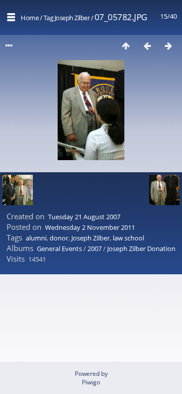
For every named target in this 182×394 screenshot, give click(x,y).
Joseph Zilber (72, 17)
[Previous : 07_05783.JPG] (147, 46)
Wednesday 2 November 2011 (90, 227)
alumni (36, 237)
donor (59, 237)
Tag (48, 17)
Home (29, 17)
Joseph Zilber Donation (141, 248)
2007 (94, 248)
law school (128, 237)
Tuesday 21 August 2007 (84, 216)
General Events (59, 248)
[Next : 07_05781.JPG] (168, 46)
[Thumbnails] (125, 46)
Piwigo (91, 382)
